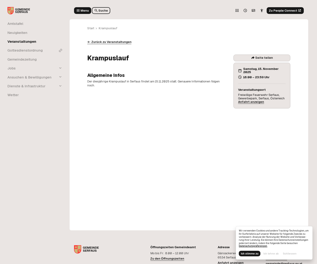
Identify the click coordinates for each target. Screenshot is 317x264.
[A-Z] (237, 10)
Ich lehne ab (271, 253)
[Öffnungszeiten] (245, 10)
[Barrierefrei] (262, 10)
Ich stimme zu (250, 253)
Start (90, 28)
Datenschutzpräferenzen (253, 246)
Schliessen (290, 253)
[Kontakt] (253, 10)
